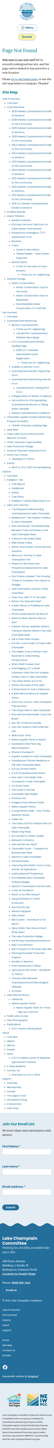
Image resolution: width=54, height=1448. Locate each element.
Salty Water (18, 915)
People (11, 1049)
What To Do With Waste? (26, 894)
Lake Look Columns (17, 505)
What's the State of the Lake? (28, 685)
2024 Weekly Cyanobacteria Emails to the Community (32, 147)
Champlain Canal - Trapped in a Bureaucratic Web (30, 850)
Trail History (18, 484)
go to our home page (24, 79)
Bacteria (16, 241)
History (11, 1045)
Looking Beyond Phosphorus (27, 873)
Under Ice (17, 819)
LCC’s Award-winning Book (27, 1028)
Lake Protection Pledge (20, 446)
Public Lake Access (17, 1016)
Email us (11, 1290)
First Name (11, 1146)
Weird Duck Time (21, 735)
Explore (6, 471)
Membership (14, 1087)
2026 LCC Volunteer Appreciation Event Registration (27, 354)
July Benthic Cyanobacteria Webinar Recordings (32, 335)
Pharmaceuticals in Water (26, 965)
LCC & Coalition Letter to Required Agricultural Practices (31, 1060)
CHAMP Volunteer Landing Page (29, 425)
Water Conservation (23, 283)
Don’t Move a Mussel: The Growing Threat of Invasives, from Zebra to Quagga (31, 580)
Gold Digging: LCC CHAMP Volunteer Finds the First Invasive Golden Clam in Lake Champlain (30, 672)
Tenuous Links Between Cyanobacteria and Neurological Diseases (30, 982)
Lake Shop (12, 1108)
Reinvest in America (23, 840)
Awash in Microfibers (27, 249)
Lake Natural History (18, 995)
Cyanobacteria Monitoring (22, 320)
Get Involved (9, 312)
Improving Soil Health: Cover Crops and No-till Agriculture (31, 867)
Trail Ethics (18, 496)
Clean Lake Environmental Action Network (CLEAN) (25, 436)
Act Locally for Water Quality (28, 836)
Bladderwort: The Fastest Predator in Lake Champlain (31, 520)
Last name (11, 1166)
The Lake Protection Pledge (27, 936)
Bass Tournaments (22, 945)
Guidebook (18, 488)
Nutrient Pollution (21, 220)
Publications (14, 1024)
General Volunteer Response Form (26, 450)
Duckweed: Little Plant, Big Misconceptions (26, 746)
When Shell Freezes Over (26, 664)
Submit (10, 1207)
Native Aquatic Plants (24, 806)
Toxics (15, 245)
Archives (16, 991)
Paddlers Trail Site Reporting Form (31, 500)
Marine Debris (19, 262)
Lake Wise (12, 429)
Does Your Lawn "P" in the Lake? (29, 597)
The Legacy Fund (16, 1095)
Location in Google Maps (18, 1274)
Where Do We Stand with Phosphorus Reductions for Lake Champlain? (30, 568)
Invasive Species (16, 212)
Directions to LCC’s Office (26, 1074)
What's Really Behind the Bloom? (30, 614)
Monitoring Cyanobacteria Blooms (31, 940)
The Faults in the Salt (23, 789)
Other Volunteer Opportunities (24, 442)
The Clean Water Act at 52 (27, 681)
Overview (12, 103)
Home (5, 1340)
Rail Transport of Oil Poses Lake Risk (32, 949)
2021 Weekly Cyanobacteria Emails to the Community (31, 197)
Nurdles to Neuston (22, 961)
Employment (14, 1104)
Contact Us (13, 1070)
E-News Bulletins (16, 1066)
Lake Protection (11, 98)
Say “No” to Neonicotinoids (26, 723)
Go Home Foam (20, 785)
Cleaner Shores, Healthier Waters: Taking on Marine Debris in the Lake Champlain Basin (31, 631)
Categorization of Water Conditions (32, 396)
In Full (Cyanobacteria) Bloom (29, 773)
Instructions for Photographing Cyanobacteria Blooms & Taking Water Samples (30, 404)
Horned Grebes (20, 861)
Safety (15, 492)
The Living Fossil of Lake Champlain (31, 710)
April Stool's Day (21, 907)
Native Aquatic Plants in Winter (29, 739)
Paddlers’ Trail (15, 480)
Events (11, 463)
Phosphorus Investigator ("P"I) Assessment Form (28, 235)
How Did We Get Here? (24, 844)
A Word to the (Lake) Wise (26, 538)
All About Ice (19, 798)
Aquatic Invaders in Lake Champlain (32, 756)
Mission (11, 1041)
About (5, 1033)
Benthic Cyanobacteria (25, 325)
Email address (13, 1187)
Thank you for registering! (35, 274)
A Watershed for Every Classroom (31, 689)
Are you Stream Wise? (24, 769)
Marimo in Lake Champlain (26, 857)
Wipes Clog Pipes (21, 831)
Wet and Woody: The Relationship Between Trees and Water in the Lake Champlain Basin (30, 530)
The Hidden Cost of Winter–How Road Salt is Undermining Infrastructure (30, 656)
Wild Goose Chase (22, 542)
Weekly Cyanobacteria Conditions (31, 413)
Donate (27, 37)
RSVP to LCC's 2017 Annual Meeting (31, 467)
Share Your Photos (17, 455)
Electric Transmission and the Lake (31, 886)
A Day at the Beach (22, 890)
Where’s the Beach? (23, 752)
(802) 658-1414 (21, 1282)
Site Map (7, 1345)
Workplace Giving (17, 1099)
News (10, 1053)
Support (7, 1078)
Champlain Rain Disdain (25, 794)
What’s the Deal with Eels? (26, 601)
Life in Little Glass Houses (25, 639)
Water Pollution (15, 216)
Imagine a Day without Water (28, 802)
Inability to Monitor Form (25, 367)
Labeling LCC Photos (23, 459)
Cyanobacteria (15, 107)
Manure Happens (21, 911)
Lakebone (17, 999)
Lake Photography (17, 1020)
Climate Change (16, 279)
